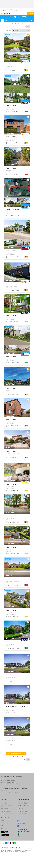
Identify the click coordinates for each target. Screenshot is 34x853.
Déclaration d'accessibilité (18, 851)
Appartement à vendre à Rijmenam (9, 779)
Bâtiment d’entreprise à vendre (15, 706)
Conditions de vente (9, 850)
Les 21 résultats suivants (15, 753)
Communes (9, 851)
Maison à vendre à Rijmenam (8, 780)
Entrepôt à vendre (11, 675)
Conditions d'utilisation (6, 848)
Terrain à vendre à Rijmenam (8, 782)
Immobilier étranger (12, 10)
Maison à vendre (11, 64)
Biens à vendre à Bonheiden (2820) (9, 792)
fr (31, 10)
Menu (31, 13)
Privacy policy (23, 848)
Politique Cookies (16, 848)
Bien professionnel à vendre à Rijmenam (10, 783)
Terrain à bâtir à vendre (13, 209)
